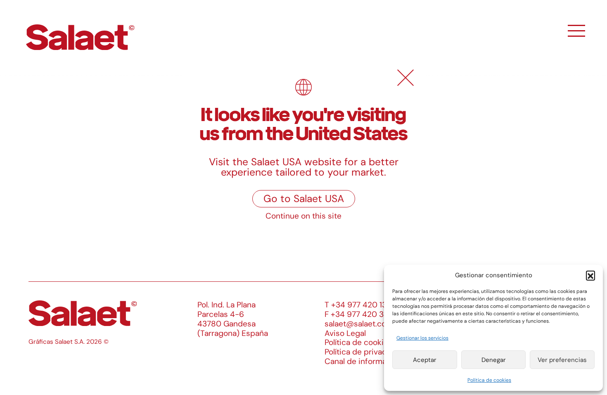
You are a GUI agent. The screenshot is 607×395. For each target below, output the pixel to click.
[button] (590, 275)
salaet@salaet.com (359, 324)
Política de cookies (489, 380)
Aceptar (424, 360)
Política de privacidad (364, 352)
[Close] (405, 77)
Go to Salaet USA (303, 198)
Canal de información (363, 361)
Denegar (493, 360)
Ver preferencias (562, 360)
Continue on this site (303, 216)
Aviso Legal (345, 333)
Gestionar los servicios (422, 338)
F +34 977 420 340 (359, 314)
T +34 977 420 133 (358, 305)
